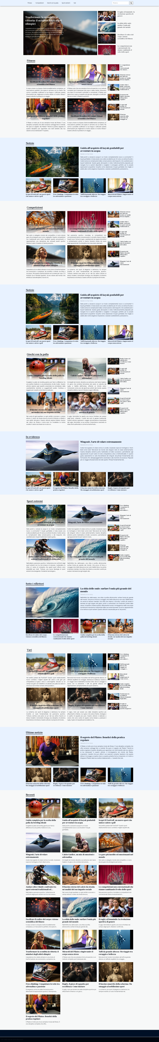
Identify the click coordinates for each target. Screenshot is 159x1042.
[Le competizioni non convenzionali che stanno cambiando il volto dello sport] (107, 50)
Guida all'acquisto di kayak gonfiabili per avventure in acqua (102, 149)
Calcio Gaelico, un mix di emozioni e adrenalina (125, 243)
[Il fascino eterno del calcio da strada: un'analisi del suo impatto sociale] (113, 77)
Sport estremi (66, 3)
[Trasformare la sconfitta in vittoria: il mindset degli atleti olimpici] (45, 256)
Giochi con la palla (52, 3)
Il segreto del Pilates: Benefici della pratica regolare (45, 117)
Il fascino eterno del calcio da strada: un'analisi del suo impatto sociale (125, 78)
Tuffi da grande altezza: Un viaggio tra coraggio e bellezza (93, 195)
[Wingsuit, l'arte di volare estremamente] (113, 264)
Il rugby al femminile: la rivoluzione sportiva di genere (126, 14)
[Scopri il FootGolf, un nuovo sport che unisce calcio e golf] (38, 185)
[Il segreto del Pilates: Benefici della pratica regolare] (45, 109)
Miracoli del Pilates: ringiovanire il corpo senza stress (87, 83)
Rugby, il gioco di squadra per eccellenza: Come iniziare (125, 361)
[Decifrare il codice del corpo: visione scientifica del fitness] (107, 38)
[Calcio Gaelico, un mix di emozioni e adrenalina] (113, 244)
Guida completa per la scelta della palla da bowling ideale (45, 376)
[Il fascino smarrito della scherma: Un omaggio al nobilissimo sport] (113, 117)
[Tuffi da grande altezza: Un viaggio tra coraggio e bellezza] (93, 185)
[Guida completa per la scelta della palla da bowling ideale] (45, 369)
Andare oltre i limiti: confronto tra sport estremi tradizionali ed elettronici (125, 88)
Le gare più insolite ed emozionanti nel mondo (125, 107)
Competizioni (40, 3)
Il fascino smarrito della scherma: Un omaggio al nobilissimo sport (125, 118)
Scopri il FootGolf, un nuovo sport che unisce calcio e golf (38, 195)
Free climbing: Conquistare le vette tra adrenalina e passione (65, 195)
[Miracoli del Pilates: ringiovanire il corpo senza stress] (86, 75)
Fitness (30, 3)
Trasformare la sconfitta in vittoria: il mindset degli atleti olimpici (43, 21)
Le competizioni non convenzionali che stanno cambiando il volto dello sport (125, 49)
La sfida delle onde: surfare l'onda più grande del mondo (124, 25)
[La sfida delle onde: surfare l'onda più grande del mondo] (107, 27)
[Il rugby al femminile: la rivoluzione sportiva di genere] (107, 16)
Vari (75, 3)
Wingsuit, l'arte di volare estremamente (101, 441)
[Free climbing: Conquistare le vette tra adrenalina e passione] (66, 185)
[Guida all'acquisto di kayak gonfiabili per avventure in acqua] (52, 162)
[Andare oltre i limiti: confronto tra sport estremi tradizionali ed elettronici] (113, 87)
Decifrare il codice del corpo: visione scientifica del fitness (125, 37)
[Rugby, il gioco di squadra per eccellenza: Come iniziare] (113, 361)
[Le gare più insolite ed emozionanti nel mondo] (113, 107)
